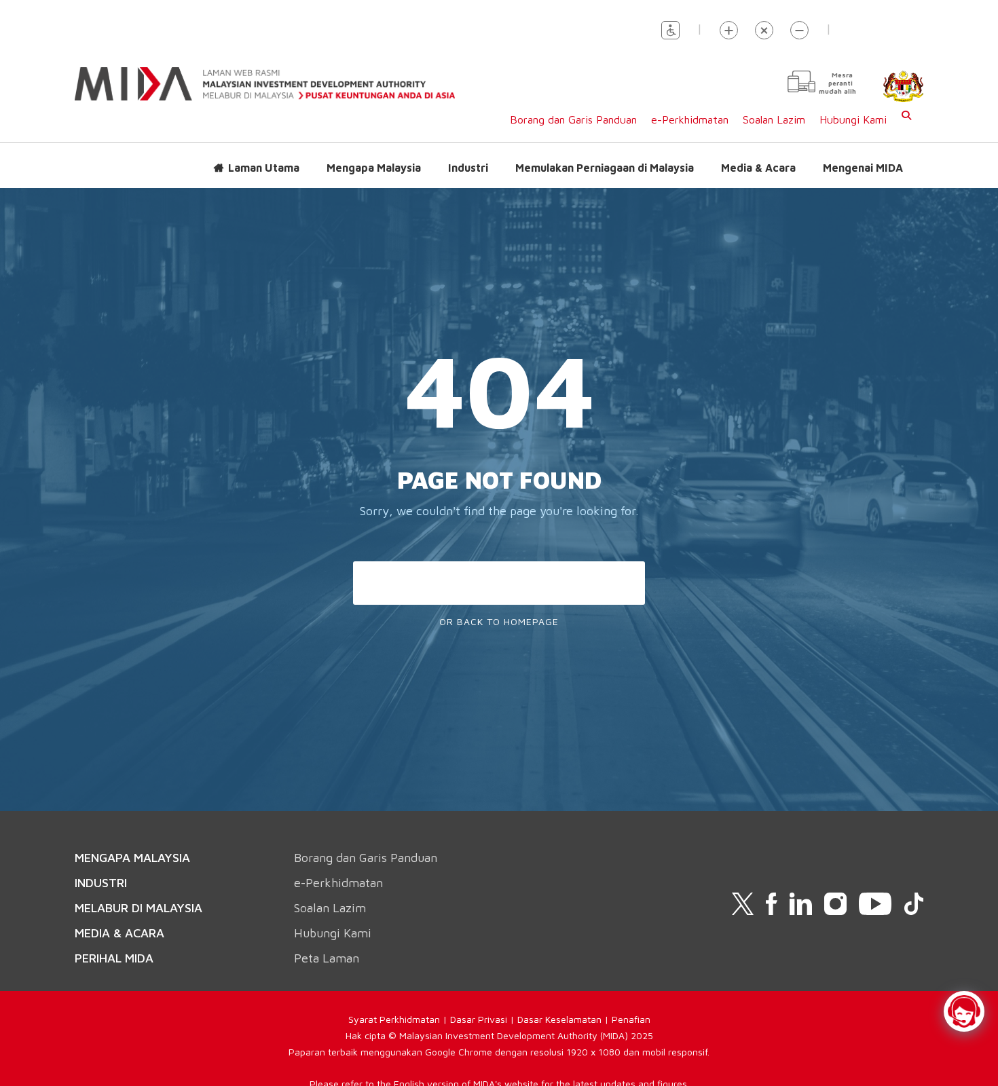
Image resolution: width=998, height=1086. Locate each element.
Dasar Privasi (478, 1019)
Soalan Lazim (774, 119)
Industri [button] (468, 168)
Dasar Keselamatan (559, 1019)
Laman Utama (263, 168)
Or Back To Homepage (499, 621)
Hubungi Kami (853, 119)
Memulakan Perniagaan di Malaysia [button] (604, 168)
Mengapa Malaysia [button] (374, 168)
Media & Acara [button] (758, 168)
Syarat (364, 1019)
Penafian (631, 1019)
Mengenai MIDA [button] (863, 168)
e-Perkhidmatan (689, 119)
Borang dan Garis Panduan (573, 119)
